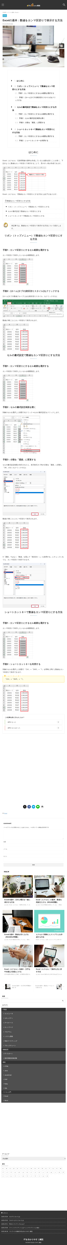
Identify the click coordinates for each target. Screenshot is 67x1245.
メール (5, 849)
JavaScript (8, 1075)
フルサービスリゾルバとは (16, 1220)
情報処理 (5, 1049)
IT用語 (5, 1009)
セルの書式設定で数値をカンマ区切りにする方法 (34, 108)
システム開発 (9, 1036)
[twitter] (25, 806)
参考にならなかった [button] (33, 728)
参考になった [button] (33, 722)
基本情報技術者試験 (11, 1058)
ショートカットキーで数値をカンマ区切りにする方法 (33, 131)
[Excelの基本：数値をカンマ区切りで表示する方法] (33, 806)
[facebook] (29, 806)
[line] (38, 806)
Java (6, 1070)
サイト (5, 856)
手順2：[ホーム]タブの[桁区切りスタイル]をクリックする (35, 98)
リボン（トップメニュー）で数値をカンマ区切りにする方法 (33, 87)
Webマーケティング (11, 1041)
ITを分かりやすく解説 (33, 1239)
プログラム (8, 1032)
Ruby (6, 1084)
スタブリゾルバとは (14, 1216)
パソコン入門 (7, 1092)
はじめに (19, 81)
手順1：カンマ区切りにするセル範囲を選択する (34, 93)
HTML (6, 1066)
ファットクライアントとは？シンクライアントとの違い (24, 1227)
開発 (4, 1062)
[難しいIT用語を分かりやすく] (33, 5)
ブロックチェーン (10, 1045)
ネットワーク (9, 1027)
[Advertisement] (17, 749)
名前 (4, 841)
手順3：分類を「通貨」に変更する (30, 123)
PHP (6, 1079)
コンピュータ (9, 1013)
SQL (6, 1088)
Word (6, 1100)
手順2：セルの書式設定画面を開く (30, 118)
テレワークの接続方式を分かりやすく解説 (21, 1231)
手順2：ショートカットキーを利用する (31, 141)
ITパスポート (9, 1053)
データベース (9, 1023)
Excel (5, 813)
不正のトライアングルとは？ (17, 1224)
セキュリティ (9, 1018)
